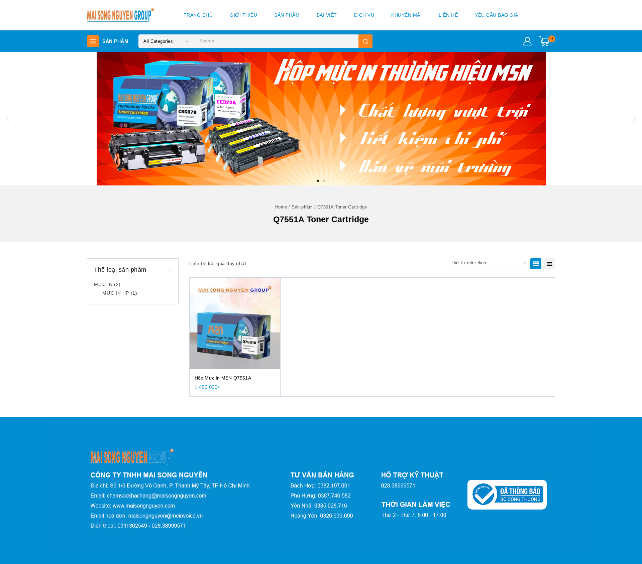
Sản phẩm (287, 15)
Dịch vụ (364, 15)
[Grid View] (535, 263)
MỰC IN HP (119, 293)
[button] (318, 181)
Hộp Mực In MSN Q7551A (223, 378)
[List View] (549, 263)
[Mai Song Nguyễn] (120, 15)
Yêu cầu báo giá (496, 15)
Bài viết (327, 15)
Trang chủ (198, 15)
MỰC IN (107, 284)
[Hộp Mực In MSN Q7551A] (235, 323)
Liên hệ (448, 15)
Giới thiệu (243, 15)
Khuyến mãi (406, 15)
